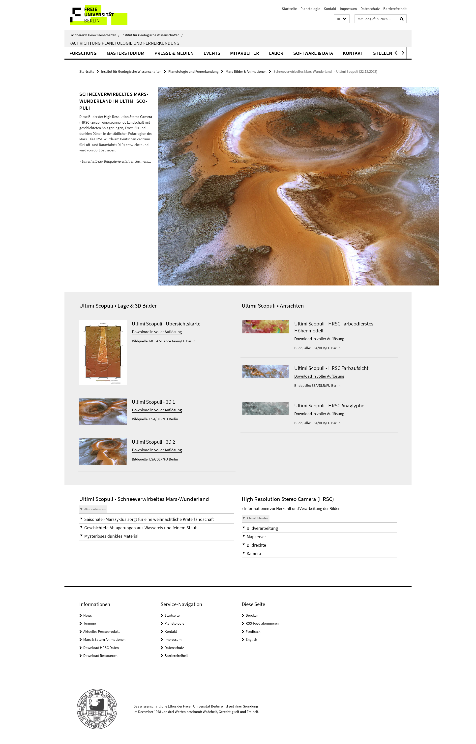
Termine (89, 623)
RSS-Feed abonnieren (262, 623)
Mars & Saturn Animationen (104, 639)
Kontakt (330, 8)
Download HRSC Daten (101, 647)
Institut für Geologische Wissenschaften (152, 35)
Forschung (83, 53)
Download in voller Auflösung (157, 331)
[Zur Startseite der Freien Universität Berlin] (106, 15)
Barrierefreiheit (395, 8)
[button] (342, 19)
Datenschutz (370, 8)
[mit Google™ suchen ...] (401, 19)
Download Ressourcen (100, 655)
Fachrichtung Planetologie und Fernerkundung (124, 43)
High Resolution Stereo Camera (128, 116)
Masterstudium (126, 53)
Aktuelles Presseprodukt (101, 631)
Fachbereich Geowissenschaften (94, 35)
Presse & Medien (174, 53)
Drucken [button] (252, 615)
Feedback (253, 631)
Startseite (289, 8)
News (87, 615)
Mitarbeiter (244, 53)
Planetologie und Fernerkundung (193, 71)
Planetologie (310, 8)
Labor (276, 53)
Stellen (382, 53)
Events (212, 53)
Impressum (348, 8)
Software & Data (313, 53)
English (251, 639)
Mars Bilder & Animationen (246, 71)
